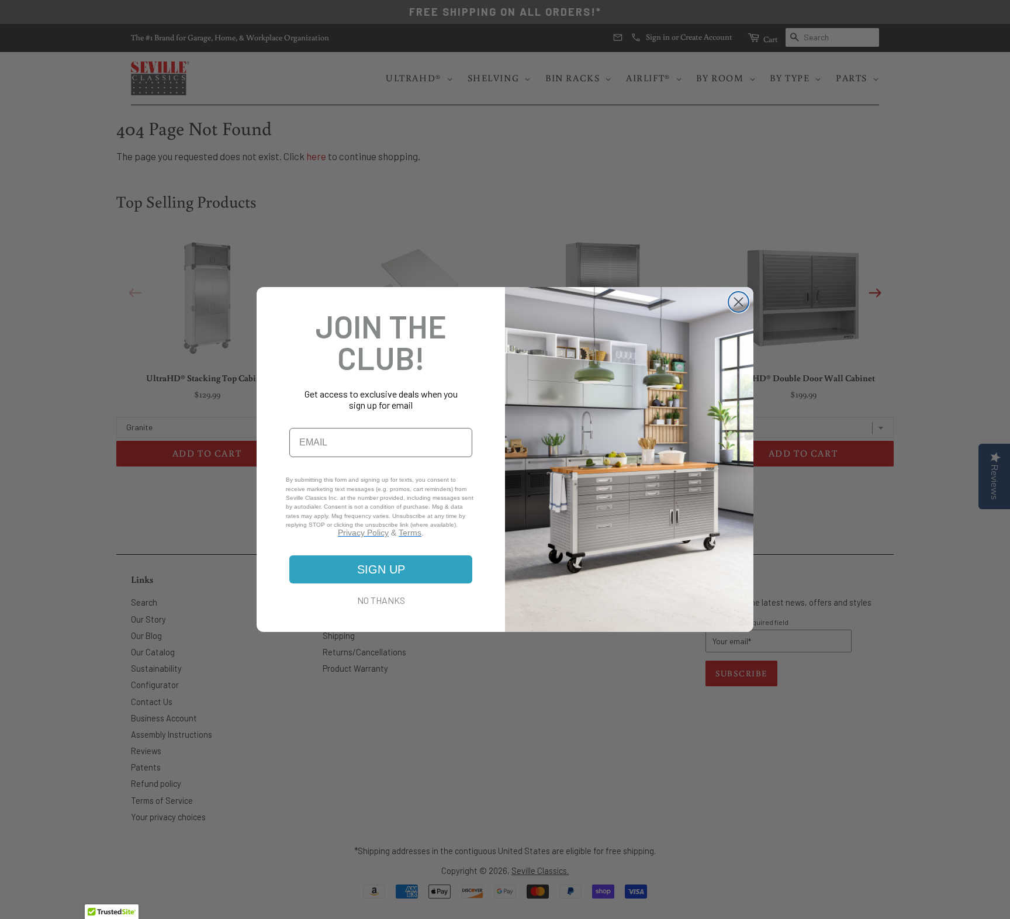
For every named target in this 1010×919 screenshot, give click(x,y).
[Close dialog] (738, 302)
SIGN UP (381, 569)
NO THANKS (381, 600)
